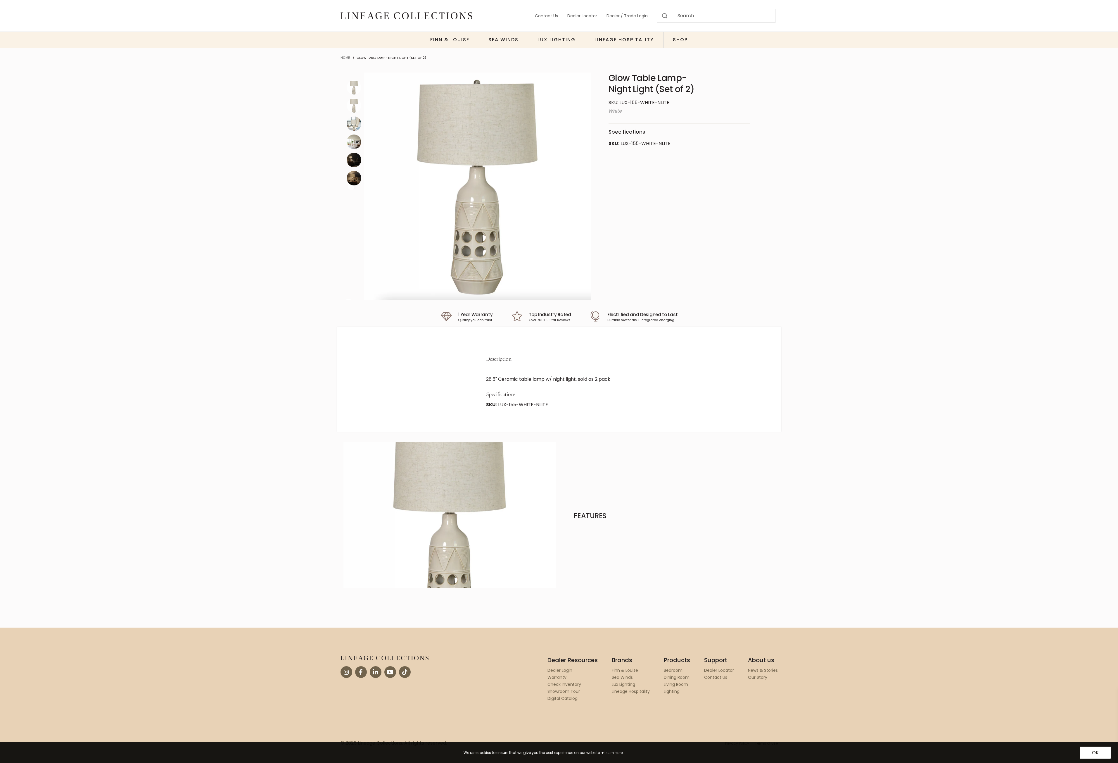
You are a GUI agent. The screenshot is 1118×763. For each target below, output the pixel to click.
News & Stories (763, 670)
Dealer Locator (582, 16)
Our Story (757, 677)
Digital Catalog (562, 698)
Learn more (613, 753)
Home (345, 57)
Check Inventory (564, 684)
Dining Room (677, 677)
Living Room (676, 684)
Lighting (672, 691)
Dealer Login (559, 670)
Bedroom (673, 670)
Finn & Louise (449, 39)
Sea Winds (503, 39)
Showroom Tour (563, 691)
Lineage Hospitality (624, 39)
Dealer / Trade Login (627, 16)
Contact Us (546, 16)
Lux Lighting (557, 39)
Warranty (556, 677)
